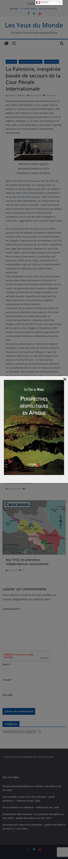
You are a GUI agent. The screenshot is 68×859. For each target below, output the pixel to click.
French (44, 2)
